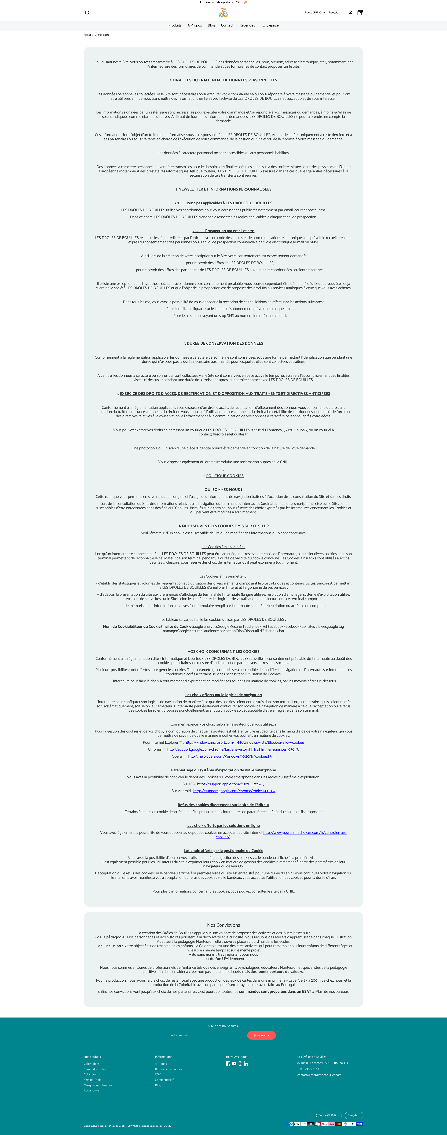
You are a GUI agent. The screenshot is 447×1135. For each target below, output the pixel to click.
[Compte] (350, 12)
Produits (175, 26)
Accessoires (91, 1090)
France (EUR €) (313, 13)
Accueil (87, 35)
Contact (227, 26)
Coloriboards (92, 1074)
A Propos (195, 26)
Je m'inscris (261, 1035)
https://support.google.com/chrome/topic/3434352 (234, 791)
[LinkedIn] (246, 1063)
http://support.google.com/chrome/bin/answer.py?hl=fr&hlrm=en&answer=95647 (232, 749)
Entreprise (271, 26)
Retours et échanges (168, 1069)
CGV (158, 1074)
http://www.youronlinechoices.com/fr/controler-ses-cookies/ (281, 834)
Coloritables (92, 1063)
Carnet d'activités (95, 1069)
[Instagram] (240, 1063)
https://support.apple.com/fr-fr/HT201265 (230, 784)
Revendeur (248, 26)
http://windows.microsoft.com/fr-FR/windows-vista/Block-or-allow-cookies (244, 742)
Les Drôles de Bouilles (116, 1126)
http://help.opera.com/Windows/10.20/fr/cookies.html (231, 756)
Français (333, 13)
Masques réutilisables (98, 1085)
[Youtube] (234, 1063)
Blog (211, 26)
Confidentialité (102, 35)
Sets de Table (92, 1080)
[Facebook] (228, 1063)
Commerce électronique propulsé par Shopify (149, 1126)
